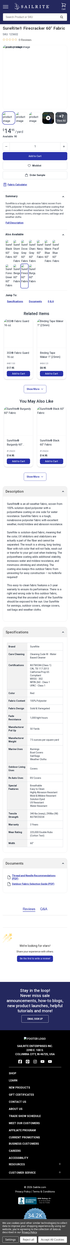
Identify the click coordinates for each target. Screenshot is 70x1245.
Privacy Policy (23, 1191)
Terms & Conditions (44, 1191)
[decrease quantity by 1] (6, 146)
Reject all (28, 1239)
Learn (13, 1080)
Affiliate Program (22, 1130)
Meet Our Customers (24, 1123)
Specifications (15, 301)
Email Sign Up (35, 1018)
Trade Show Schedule (25, 1116)
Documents (35, 301)
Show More (33, 389)
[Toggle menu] (7, 6)
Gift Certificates (21, 1094)
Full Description (14, 222)
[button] (9, 118)
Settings (10, 1239)
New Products (19, 1087)
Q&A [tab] (43, 909)
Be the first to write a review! (35, 958)
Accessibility (18, 1158)
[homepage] (31, 6)
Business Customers (24, 1143)
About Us (15, 1109)
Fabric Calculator (17, 184)
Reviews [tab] (29, 909)
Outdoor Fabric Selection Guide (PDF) (33, 884)
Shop (12, 1073)
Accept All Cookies (52, 1239)
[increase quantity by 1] (63, 146)
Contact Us (17, 1101)
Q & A (51, 301)
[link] (8, 249)
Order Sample (37, 175)
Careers (15, 1150)
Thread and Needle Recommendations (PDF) (34, 877)
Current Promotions (24, 1137)
